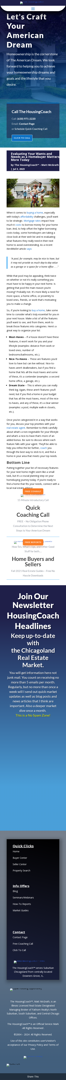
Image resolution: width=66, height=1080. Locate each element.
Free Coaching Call (23, 943)
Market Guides (21, 910)
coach (43, 447)
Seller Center (20, 864)
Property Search (21, 870)
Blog (15, 891)
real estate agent (16, 427)
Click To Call (19, 950)
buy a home (38, 310)
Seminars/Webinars (23, 897)
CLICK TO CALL (22, 138)
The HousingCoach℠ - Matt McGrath (36, 165)
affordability (26, 216)
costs (18, 224)
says (29, 248)
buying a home (35, 212)
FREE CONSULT (33, 491)
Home (16, 851)
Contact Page (20, 937)
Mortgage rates (32, 220)
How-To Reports (22, 904)
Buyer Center (20, 857)
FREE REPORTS (33, 542)
